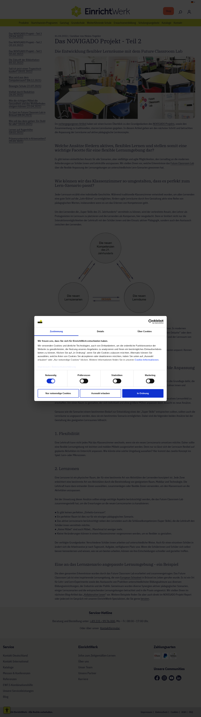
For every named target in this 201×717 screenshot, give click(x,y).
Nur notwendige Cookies (58, 393)
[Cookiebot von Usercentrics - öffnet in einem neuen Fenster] (150, 321)
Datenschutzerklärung (64, 367)
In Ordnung (143, 393)
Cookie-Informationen (146, 359)
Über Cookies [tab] (145, 331)
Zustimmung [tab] (56, 331)
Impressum (44, 367)
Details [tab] (100, 331)
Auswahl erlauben (100, 393)
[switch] (84, 381)
